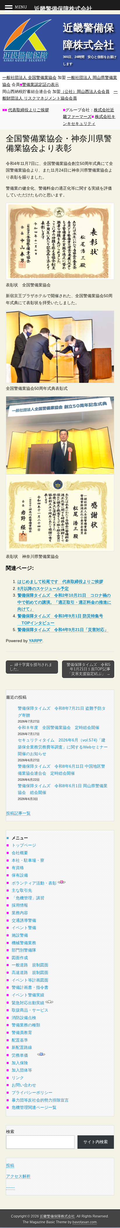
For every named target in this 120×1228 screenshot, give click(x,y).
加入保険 (20, 1062)
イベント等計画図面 (30, 980)
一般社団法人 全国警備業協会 (29, 77)
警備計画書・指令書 (30, 987)
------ (10, 1187)
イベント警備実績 (28, 995)
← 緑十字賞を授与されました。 (31, 667)
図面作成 (20, 957)
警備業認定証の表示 (39, 84)
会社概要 (20, 852)
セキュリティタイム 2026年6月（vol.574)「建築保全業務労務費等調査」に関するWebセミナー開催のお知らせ (63, 747)
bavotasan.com (85, 1222)
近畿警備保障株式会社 (57, 1216)
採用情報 (20, 905)
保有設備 (20, 875)
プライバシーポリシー (32, 1092)
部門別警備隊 (24, 950)
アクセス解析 (18, 1176)
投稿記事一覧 (18, 813)
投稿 (10, 1165)
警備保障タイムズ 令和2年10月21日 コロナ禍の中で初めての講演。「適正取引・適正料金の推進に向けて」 (64, 602)
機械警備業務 (24, 942)
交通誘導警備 (24, 920)
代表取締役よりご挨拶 (28, 110)
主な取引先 (22, 890)
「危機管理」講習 (28, 898)
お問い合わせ (24, 1085)
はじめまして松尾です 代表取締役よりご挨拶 (60, 581)
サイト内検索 (95, 1141)
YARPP (35, 640)
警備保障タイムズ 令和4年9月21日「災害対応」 (62, 629)
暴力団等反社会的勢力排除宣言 (40, 1100)
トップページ (24, 845)
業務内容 (20, 912)
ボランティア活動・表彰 (34, 883)
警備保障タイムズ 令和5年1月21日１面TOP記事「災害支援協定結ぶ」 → (88, 669)
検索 (10, 1131)
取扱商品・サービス (30, 1010)
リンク (18, 1077)
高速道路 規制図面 (30, 972)
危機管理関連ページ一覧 (34, 1107)
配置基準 (20, 1040)
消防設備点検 (24, 1017)
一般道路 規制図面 (30, 965)
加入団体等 (22, 1070)
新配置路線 (22, 1047)
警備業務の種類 (26, 1025)
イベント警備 (24, 927)
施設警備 (20, 935)
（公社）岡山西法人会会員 (85, 91)
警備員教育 (22, 1032)
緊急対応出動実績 (28, 1002)
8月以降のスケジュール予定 (43, 588)
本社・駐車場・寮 (28, 860)
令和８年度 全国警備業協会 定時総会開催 (58, 727)
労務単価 (20, 1055)
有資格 (18, 867)
